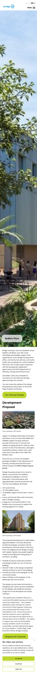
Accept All (18, 658)
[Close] (35, 641)
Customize (18, 664)
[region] (18, 656)
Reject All (18, 669)
